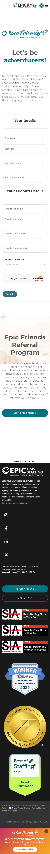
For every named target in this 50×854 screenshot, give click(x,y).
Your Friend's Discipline (13, 259)
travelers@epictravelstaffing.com (14, 569)
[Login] (41, 5)
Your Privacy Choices (22, 808)
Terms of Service (38, 808)
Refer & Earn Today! (24, 849)
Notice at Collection (9, 811)
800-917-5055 (11, 567)
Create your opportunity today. (15, 503)
